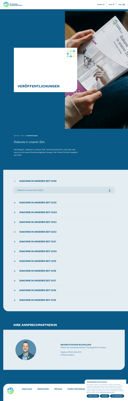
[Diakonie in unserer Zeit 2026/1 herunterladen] (64, 190)
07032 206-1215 (74, 352)
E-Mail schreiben (67, 355)
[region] (105, 389)
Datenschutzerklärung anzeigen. (107, 392)
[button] (64, 181)
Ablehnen (105, 396)
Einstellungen (93, 396)
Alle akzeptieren (117, 396)
